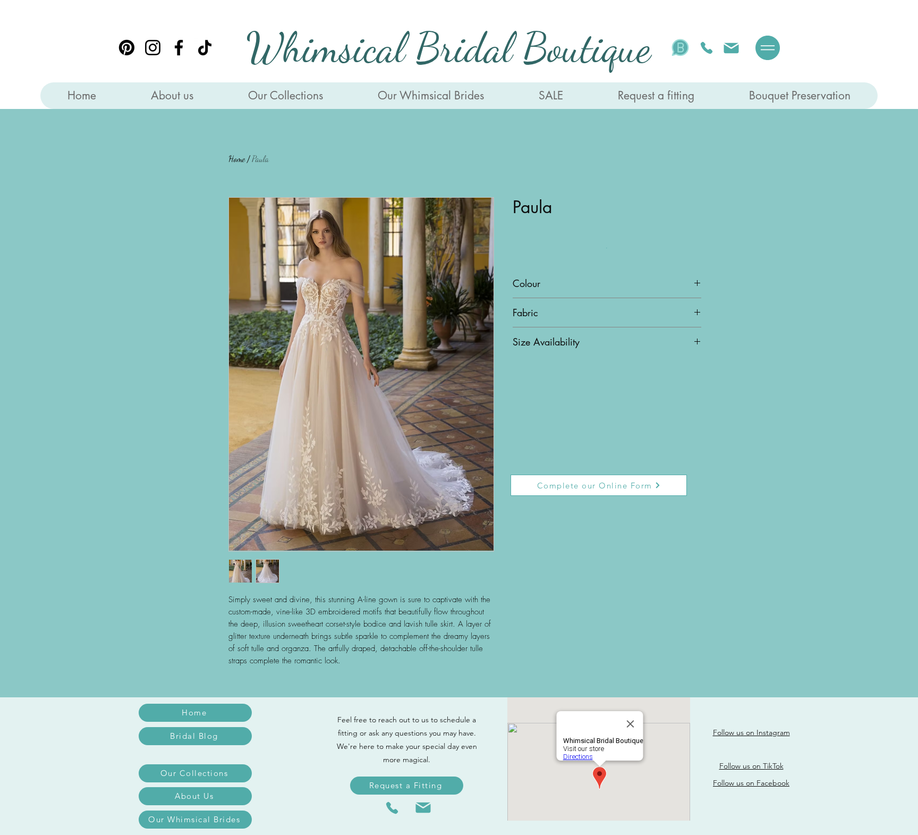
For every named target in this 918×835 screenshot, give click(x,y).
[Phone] (706, 48)
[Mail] (731, 48)
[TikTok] (204, 47)
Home (236, 159)
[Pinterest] (126, 47)
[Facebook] (178, 47)
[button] (767, 48)
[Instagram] (152, 47)
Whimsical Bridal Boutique (448, 48)
